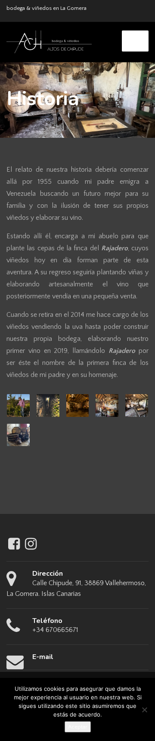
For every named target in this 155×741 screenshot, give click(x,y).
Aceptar (77, 727)
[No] (144, 709)
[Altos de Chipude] (49, 41)
